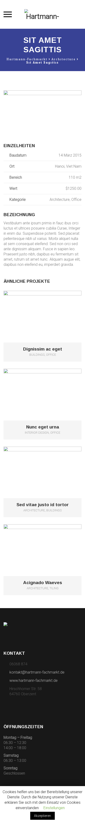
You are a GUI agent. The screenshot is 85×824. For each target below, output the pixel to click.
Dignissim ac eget (42, 349)
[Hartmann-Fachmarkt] (42, 14)
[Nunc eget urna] (49, 387)
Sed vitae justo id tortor (43, 504)
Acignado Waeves (42, 582)
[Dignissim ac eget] (49, 309)
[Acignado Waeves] (49, 542)
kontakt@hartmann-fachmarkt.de (36, 672)
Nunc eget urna (42, 427)
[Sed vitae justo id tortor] (49, 464)
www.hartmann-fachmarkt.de (33, 680)
